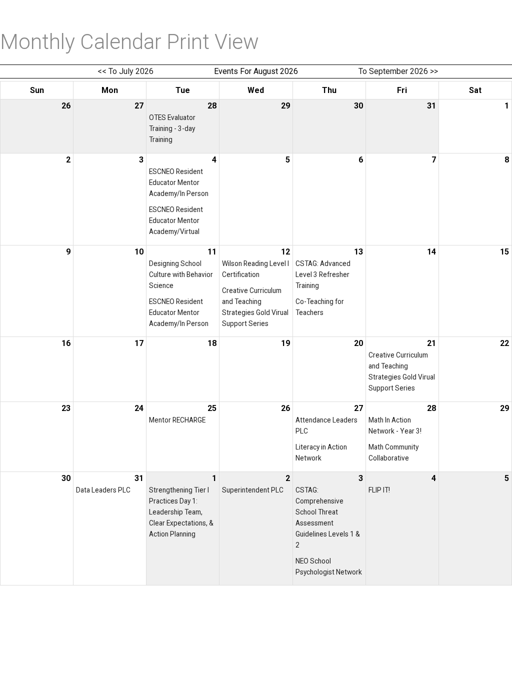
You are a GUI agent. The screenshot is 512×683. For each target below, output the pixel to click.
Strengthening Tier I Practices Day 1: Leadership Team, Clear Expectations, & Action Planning (181, 512)
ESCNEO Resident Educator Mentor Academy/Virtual (176, 221)
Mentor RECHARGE (177, 420)
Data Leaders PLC (103, 490)
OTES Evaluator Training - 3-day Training (172, 129)
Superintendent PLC (253, 490)
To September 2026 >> (398, 71)
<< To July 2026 (126, 71)
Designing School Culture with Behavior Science (181, 275)
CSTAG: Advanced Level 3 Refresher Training (323, 275)
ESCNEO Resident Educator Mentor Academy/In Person (178, 183)
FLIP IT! (379, 490)
